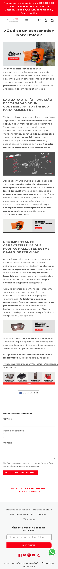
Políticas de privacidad (18, 509)
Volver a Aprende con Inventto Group (31, 489)
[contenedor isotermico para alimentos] (29, 231)
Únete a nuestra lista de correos (29, 529)
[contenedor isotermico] (29, 384)
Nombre (7, 419)
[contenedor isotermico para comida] (29, 332)
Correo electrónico (13, 431)
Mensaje (7, 443)
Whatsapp (29, 519)
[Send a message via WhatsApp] (52, 552)
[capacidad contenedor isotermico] (29, 175)
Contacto (43, 514)
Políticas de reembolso (22, 514)
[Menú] (27, 20)
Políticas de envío (42, 509)
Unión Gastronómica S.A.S (25, 563)
